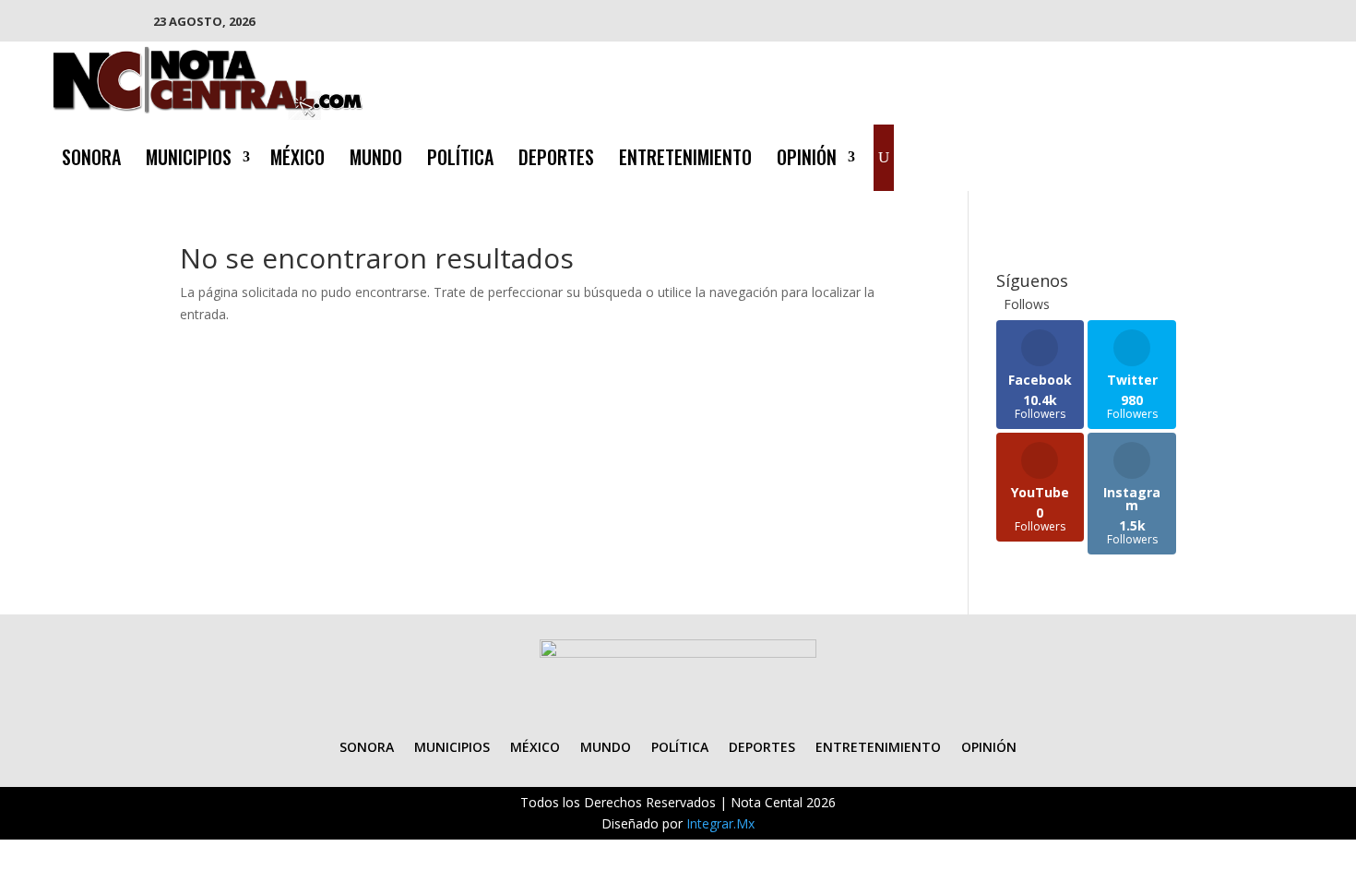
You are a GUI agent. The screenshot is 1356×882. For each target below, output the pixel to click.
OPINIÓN (807, 160)
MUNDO (376, 160)
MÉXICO (297, 160)
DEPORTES (556, 160)
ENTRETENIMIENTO (685, 160)
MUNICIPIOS (189, 160)
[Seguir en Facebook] (1178, 154)
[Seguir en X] (1215, 154)
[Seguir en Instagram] (1252, 154)
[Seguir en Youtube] (1288, 154)
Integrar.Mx (720, 823)
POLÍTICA (460, 160)
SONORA (91, 160)
